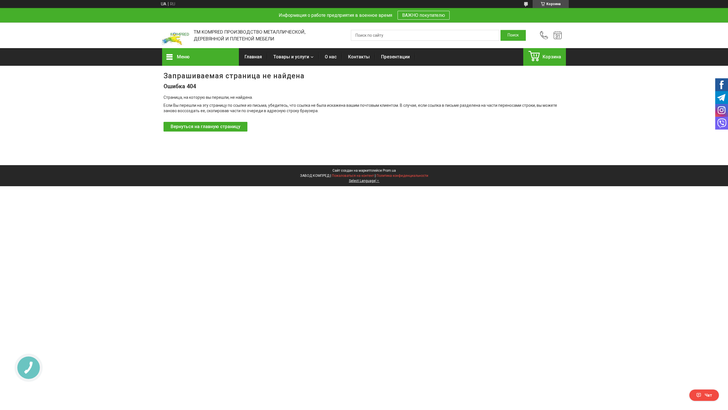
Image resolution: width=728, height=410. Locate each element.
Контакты (359, 57)
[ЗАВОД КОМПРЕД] (175, 35)
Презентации (395, 57)
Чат (708, 395)
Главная (253, 57)
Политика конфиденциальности (402, 176)
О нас (331, 57)
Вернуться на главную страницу (205, 126)
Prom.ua (389, 171)
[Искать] (513, 35)
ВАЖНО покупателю (423, 15)
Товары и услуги (291, 57)
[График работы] (558, 35)
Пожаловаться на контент (353, 176)
